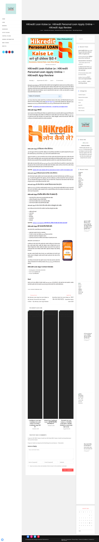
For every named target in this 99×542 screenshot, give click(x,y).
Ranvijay (31, 80)
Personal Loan (38, 289)
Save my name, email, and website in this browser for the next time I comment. (48, 466)
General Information (83, 97)
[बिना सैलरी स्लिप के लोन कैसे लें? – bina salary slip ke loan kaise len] (80, 447)
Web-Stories (81, 110)
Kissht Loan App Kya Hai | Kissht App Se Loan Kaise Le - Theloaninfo (48, 443)
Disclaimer (68, 539)
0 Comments (86, 231)
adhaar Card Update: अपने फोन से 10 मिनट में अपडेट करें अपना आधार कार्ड (50, 223)
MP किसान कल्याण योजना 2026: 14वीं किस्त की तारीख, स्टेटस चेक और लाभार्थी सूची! (85, 68)
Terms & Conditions (83, 539)
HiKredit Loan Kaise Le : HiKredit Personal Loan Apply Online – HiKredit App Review (63, 30)
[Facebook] (6, 52)
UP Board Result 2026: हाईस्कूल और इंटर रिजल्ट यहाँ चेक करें (88, 336)
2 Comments (59, 80)
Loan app (33, 289)
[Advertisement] (43, 10)
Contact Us (91, 539)
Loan (51, 80)
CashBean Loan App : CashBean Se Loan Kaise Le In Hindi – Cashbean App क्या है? (35, 424)
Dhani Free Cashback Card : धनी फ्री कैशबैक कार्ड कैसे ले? (50, 422)
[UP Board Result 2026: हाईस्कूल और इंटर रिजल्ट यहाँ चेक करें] (80, 337)
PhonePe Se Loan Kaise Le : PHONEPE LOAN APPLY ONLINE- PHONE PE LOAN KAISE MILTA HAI (66, 424)
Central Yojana (81, 94)
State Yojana (81, 108)
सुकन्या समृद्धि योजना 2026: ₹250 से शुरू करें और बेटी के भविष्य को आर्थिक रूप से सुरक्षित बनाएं (85, 52)
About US (63, 539)
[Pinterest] (9, 52)
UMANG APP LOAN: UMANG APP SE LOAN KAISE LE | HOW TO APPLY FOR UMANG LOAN (53, 170)
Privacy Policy (75, 539)
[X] (3, 52)
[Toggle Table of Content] (59, 96)
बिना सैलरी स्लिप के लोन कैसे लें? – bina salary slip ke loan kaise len (85, 62)
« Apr (79, 531)
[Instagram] (12, 52)
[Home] (38, 30)
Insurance (80, 100)
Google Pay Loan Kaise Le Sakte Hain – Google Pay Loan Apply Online (50, 106)
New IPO (80, 105)
